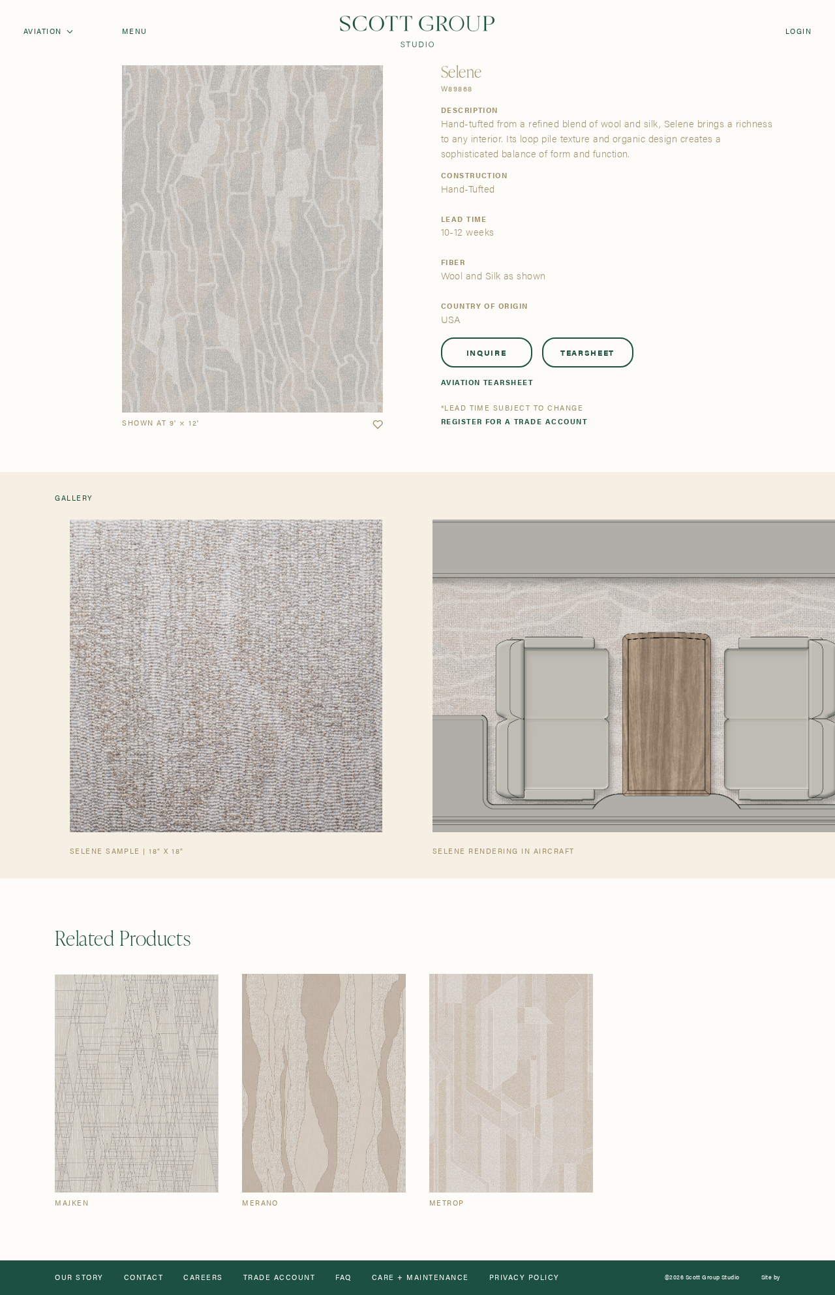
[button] (377, 425)
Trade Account (279, 1277)
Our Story (79, 1277)
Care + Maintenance (420, 1277)
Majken (72, 1203)
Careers (202, 1277)
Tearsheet (587, 352)
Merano (260, 1203)
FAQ (343, 1277)
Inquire (486, 352)
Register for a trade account (514, 422)
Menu (134, 31)
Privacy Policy (524, 1277)
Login (798, 31)
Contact (143, 1277)
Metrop (446, 1203)
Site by (770, 1278)
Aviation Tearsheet (487, 382)
